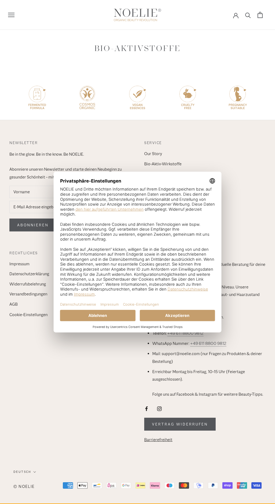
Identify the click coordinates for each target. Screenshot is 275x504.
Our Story (153, 153)
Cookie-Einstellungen (28, 314)
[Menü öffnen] (11, 15)
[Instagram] (159, 408)
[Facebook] (146, 408)
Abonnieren (33, 225)
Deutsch (22, 472)
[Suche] (248, 15)
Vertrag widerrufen (180, 424)
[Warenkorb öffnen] (260, 15)
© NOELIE (24, 486)
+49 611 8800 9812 (185, 333)
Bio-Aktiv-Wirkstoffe (163, 164)
